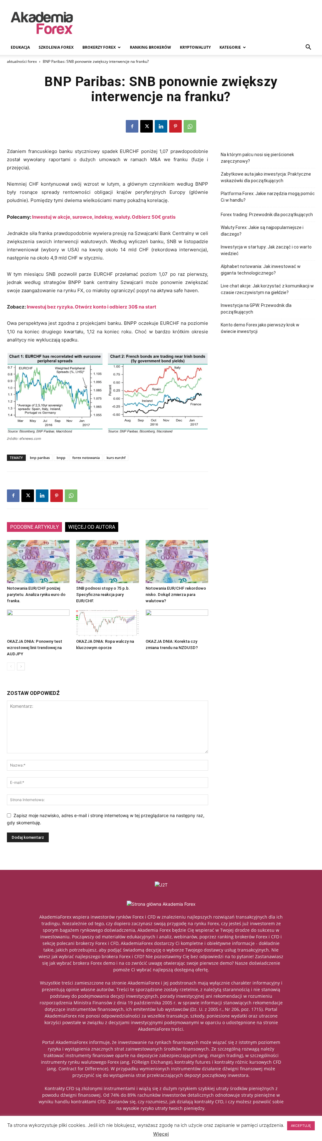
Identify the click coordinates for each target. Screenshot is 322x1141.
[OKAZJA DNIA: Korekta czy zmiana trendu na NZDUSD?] (177, 622)
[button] (308, 48)
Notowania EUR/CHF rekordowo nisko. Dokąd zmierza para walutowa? (176, 594)
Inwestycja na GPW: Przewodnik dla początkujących (256, 308)
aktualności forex (22, 61)
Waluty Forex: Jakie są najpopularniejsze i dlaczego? (262, 231)
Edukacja (20, 47)
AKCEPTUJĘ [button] (301, 1125)
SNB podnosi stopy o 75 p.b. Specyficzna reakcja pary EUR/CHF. (103, 594)
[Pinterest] (175, 126)
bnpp (61, 457)
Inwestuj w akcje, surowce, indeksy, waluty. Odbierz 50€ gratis (103, 217)
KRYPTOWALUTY (195, 47)
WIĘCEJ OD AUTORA (91, 527)
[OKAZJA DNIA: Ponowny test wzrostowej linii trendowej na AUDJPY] (38, 622)
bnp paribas (40, 457)
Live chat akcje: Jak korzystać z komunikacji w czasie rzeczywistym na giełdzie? (267, 289)
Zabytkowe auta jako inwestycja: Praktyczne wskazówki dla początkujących (266, 177)
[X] (146, 126)
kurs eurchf (116, 457)
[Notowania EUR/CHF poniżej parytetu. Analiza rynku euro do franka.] (38, 561)
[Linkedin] (161, 126)
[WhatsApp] (190, 126)
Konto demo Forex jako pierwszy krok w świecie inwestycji (260, 328)
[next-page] (21, 666)
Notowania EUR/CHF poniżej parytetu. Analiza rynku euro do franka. (36, 594)
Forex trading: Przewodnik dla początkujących (267, 214)
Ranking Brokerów (150, 47)
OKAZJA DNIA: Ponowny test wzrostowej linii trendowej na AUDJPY (34, 647)
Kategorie (230, 47)
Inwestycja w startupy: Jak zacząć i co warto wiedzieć (266, 250)
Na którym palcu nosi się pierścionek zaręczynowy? (257, 158)
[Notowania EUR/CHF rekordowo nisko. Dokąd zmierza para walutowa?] (177, 561)
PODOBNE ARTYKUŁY (34, 527)
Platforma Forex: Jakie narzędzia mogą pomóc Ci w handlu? (268, 197)
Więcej (161, 1134)
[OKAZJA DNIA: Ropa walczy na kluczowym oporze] (107, 622)
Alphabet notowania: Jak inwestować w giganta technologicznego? (261, 270)
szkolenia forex (56, 47)
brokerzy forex (99, 47)
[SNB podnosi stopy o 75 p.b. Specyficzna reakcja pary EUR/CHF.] (107, 561)
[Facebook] (132, 126)
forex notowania (86, 457)
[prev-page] (11, 666)
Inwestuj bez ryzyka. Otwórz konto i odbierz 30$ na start (91, 307)
